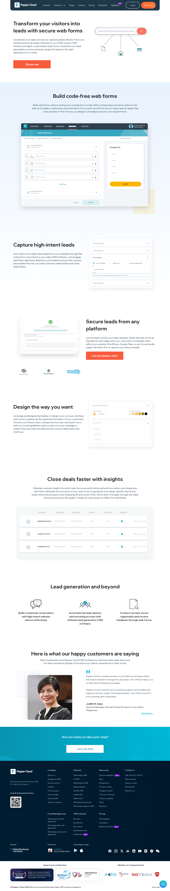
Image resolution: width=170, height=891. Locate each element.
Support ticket (131, 783)
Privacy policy (53, 791)
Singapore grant (106, 791)
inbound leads (132, 347)
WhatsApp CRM (80, 775)
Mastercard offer (106, 826)
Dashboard (78, 794)
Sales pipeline (79, 787)
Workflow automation (82, 802)
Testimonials (53, 798)
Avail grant (103, 823)
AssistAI (46, 5)
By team (76, 819)
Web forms (78, 798)
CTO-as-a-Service (107, 794)
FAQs (101, 802)
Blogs (71, 5)
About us (51, 775)
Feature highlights (106, 775)
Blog (101, 779)
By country (77, 826)
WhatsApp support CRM (83, 806)
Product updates (106, 798)
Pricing (91, 5)
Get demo (148, 5)
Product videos (105, 787)
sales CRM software (56, 257)
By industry (78, 823)
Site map (156, 887)
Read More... (148, 713)
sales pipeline (121, 337)
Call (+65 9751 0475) (133, 775)
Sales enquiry (130, 779)
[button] (32, 64)
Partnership (130, 787)
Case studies (53, 794)
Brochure (103, 806)
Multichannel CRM (80, 783)
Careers (81, 5)
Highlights (115, 4)
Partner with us (54, 783)
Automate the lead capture (85, 612)
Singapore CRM (54, 779)
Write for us (130, 791)
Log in (132, 5)
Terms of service (55, 802)
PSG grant (102, 5)
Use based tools (80, 830)
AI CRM (76, 779)
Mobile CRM (78, 791)
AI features (80, 834)
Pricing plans (104, 819)
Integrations (104, 783)
